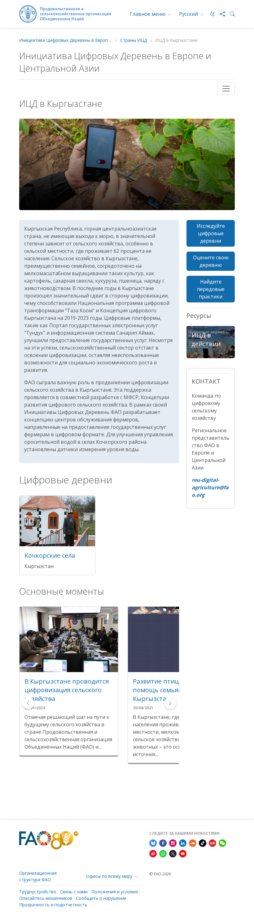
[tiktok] (202, 842)
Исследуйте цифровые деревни (211, 233)
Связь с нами (74, 892)
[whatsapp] (163, 853)
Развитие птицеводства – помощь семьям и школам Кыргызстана (65, 690)
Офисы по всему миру (110, 876)
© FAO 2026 (160, 874)
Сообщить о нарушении (101, 898)
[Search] (230, 13)
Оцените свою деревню (211, 261)
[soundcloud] (192, 842)
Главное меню (148, 14)
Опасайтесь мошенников (45, 898)
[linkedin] (182, 842)
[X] (173, 853)
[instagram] (173, 842)
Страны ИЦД (133, 40)
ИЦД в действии (206, 339)
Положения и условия (114, 892)
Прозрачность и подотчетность (53, 905)
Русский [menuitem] (189, 14)
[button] (170, 703)
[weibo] (153, 853)
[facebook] (163, 842)
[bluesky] (153, 842)
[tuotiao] (212, 842)
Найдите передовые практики (211, 289)
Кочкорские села (49, 555)
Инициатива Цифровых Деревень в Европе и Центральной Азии (65, 40)
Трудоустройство (37, 892)
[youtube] (182, 853)
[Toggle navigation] (226, 88)
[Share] (220, 13)
